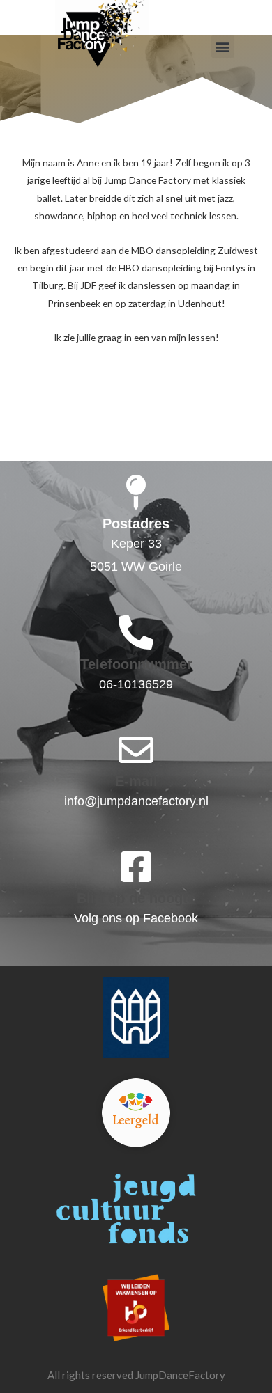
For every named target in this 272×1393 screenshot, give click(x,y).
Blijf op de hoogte (136, 898)
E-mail (136, 781)
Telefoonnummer (136, 664)
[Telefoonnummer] (136, 632)
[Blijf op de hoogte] (136, 866)
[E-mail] (136, 749)
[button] (222, 46)
